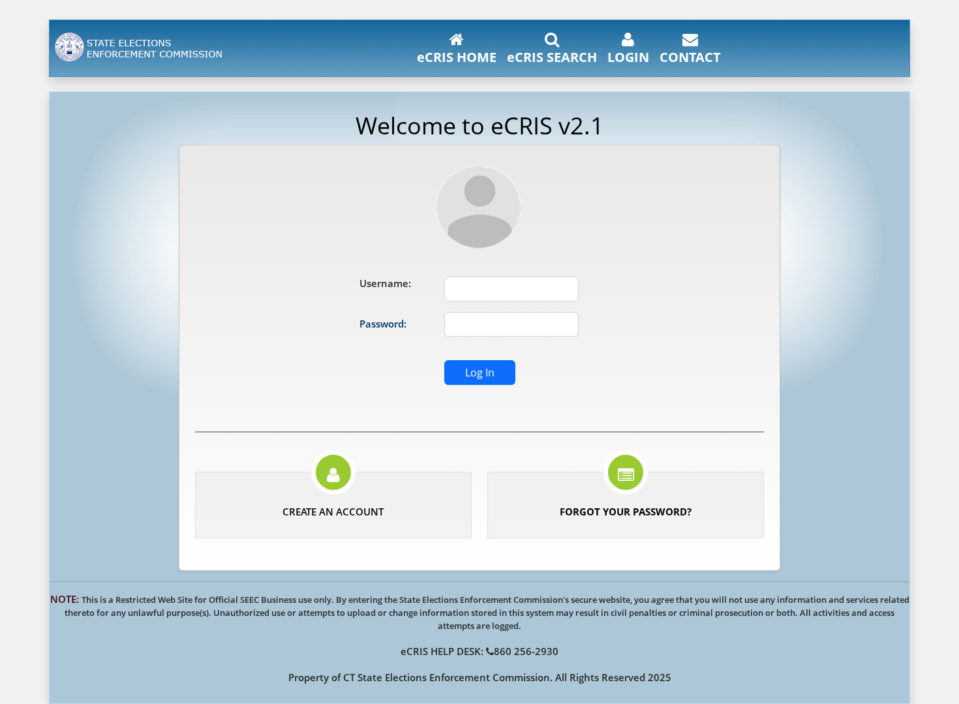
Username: (385, 283)
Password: (382, 323)
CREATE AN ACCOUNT (333, 511)
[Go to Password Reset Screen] (626, 476)
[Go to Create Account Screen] (333, 476)
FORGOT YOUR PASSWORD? (626, 511)
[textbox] (511, 289)
